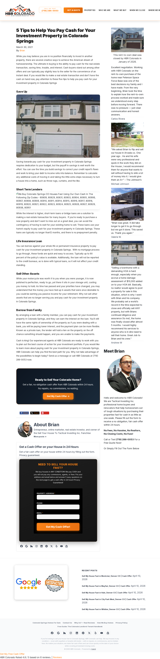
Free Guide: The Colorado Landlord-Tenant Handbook (80, 626)
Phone (39, 503)
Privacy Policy (122, 623)
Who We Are (104, 10)
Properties (89, 10)
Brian (22, 50)
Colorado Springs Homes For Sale (46, 623)
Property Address (46, 493)
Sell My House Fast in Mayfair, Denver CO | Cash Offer (106, 586)
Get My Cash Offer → (58, 396)
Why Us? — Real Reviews (84, 623)
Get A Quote (73, 10)
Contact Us (67, 623)
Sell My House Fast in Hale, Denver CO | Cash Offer (105, 593)
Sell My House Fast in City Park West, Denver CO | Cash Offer (109, 599)
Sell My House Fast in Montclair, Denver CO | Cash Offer (107, 576)
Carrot (93, 649)
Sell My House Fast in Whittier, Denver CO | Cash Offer (106, 609)
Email (40, 513)
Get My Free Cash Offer (12, 654)
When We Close (137, 10)
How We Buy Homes (105, 623)
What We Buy (120, 10)
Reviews (57, 657)
